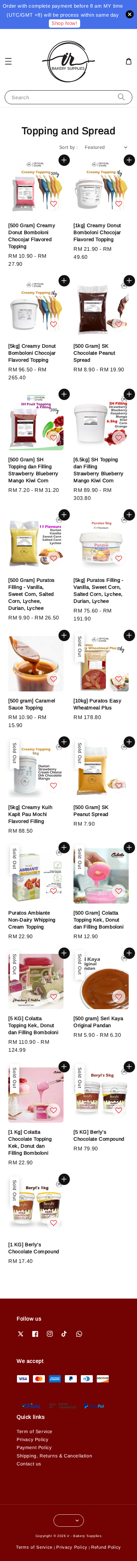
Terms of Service (34, 1547)
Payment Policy (34, 1447)
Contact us (29, 1463)
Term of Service (35, 1431)
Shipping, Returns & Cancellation (54, 1455)
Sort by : (68, 147)
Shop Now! (64, 23)
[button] (8, 61)
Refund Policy (106, 1547)
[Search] (121, 97)
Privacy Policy (32, 1439)
